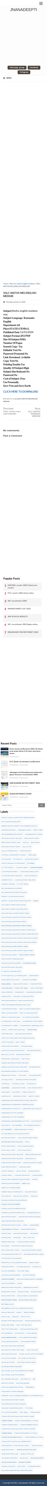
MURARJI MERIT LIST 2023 (19, 608)
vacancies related (8, 1462)
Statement (30, 1387)
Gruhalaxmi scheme (23, 1034)
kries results (30, 1159)
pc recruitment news (26, 1242)
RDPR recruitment (31, 1287)
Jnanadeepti (23, 9)
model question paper (10, 1204)
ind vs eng (26, 1059)
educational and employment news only (18, 930)
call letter (26, 847)
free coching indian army (29, 1009)
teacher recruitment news (12, 1400)
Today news (35, 1412)
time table (23, 1412)
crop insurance (30, 876)
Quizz (19, 1283)
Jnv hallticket (7, 1080)
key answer (17, 1125)
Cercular (32, 855)
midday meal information (12, 1192)
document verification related (14, 909)
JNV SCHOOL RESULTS (18, 616)
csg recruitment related (25, 880)
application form (31, 838)
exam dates (34, 976)
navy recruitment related (29, 1217)
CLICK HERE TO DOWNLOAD (20, 391)
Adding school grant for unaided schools (19, 826)
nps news (34, 1233)
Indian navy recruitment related (15, 1063)
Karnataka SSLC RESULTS (32, 1109)
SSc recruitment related (11, 1367)
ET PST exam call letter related (14, 976)
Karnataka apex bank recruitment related (19, 1100)
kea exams (5, 1125)
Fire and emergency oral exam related (17, 1000)
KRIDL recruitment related (12, 1154)
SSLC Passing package (10, 1379)
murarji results (33, 1213)
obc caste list (29, 1238)
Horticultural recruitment (13, 1050)
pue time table (23, 1271)
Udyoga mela (37, 1446)
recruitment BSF (8, 1296)
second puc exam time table (13, 1350)
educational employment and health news (19, 938)
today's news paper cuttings (26, 1421)
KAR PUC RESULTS (28, 1092)
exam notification (20, 984)
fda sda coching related (23, 996)
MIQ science (6, 1196)
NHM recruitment (20, 1233)
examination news (34, 992)
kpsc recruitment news (27, 1138)
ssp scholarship (22, 1383)
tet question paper (9, 1412)
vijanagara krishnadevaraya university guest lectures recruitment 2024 (26, 773)
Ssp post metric (7, 1383)
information (34, 1067)
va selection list (27, 1454)
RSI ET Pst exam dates (9, 1329)
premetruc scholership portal (14, 1263)
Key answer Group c (32, 1125)
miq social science (21, 1196)
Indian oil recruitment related (14, 1067)
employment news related (12, 959)
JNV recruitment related (26, 1080)
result (19, 1312)
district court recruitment (12, 896)
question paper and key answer (29, 1279)
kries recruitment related (12, 1159)
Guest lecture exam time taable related (17, 1038)
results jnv (25, 1317)
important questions (10, 1059)
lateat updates (7, 1171)
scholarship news (8, 1337)
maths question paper (10, 1183)
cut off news (22, 884)
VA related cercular (9, 1454)
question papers (8, 1283)
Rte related (19, 1333)
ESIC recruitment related (11, 967)
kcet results (36, 1121)
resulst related (7, 1312)
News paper (34, 1225)
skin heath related (9, 1354)
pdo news (5, 1246)
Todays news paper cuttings (25, 1433)
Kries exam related (33, 1154)
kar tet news (34, 1096)
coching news (22, 867)
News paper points (28, 1229)
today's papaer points (29, 1425)
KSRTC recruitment (9, 1167)
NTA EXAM (17, 1238)
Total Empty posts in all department (16, 1441)
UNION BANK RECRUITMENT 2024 (25, 783)
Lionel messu (6, 1175)
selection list (32, 1350)
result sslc (5, 1317)
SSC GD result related (27, 1358)
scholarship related (9, 1342)
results (16, 1317)
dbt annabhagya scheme (11, 888)
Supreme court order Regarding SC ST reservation (22, 1396)
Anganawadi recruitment (12, 834)
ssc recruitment (8, 1362)
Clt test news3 (7, 867)
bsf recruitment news (10, 847)
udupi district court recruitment (15, 1446)
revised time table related (12, 1321)
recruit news (23, 1292)
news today (6, 1233)
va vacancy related (9, 1458)
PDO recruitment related (22, 1246)
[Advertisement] (23, 38)
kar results (6, 1096)
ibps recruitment (23, 1055)
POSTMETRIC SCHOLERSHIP (11, 1258)
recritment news (8, 1292)
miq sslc (34, 1196)
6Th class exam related (10, 822)
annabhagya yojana (33, 834)
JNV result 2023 (18, 1084)
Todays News (6, 1433)
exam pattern (36, 984)
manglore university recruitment (15, 1179)
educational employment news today (17, 951)
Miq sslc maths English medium (22, 283)
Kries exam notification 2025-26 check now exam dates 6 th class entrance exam (26, 751)
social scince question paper (31, 1354)
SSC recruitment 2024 (17, 601)
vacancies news (36, 1458)
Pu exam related (23, 1267)
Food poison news (9, 1009)
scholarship (32, 1333)
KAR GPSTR (16, 1092)
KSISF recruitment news (11, 1163)
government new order (32, 1021)
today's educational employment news (17, 1416)
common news (36, 867)
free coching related (28, 1013)
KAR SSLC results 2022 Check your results (22, 586)
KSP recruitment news (32, 1163)
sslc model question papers (12, 1375)
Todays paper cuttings (34, 1437)
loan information (22, 1175)
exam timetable (36, 988)
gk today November (30, 1017)
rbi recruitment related (11, 1287)
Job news (5, 1088)
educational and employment (14, 922)
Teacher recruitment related (13, 1404)
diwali (35, 901)
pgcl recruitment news (31, 1250)
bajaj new (35, 842)
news (25, 1225)
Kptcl (27, 1142)
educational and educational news (16, 917)
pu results (36, 1267)
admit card (37, 830)
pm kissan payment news (34, 1254)
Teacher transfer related (12, 1408)
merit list (26, 1183)
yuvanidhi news (33, 1466)
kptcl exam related (26, 1146)
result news (29, 1312)
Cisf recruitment (32, 859)
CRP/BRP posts (7, 880)
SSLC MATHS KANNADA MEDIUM (34, 413)
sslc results (26, 1379)
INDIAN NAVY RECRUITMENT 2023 (23, 632)
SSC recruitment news (26, 1362)
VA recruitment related (26, 1450)
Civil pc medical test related (13, 863)
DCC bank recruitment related (14, 892)
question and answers (10, 1275)
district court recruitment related (16, 901)
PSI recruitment (7, 1267)
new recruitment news (11, 1225)
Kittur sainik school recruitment (15, 1134)
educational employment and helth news (18, 942)
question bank (29, 1275)
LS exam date (37, 1175)
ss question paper (8, 1358)
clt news (30, 863)
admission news (24, 830)
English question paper (11, 963)
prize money (34, 1263)
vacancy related (8, 1466)
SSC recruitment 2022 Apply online (23, 624)
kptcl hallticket (24, 1150)
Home (5, 283)
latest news (21, 1171)
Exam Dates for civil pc (10, 980)
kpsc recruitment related (12, 1142)
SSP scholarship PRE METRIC (12, 1387)
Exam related (7, 988)
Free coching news (9, 1013)
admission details (8, 830)
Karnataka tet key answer (12, 1113)
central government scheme (13, 855)
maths (34, 1179)
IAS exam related (34, 1050)
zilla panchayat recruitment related (16, 1470)
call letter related (9, 851)
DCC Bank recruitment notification (25, 761)
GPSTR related (7, 1034)
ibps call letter (7, 1055)
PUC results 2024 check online (21, 593)
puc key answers (8, 1271)
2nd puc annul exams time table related (17, 818)
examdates (19, 992)
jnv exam (22, 1075)
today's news (6, 1421)
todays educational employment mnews (18, 1429)
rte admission (7, 1333)
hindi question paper (10, 1046)
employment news (26, 955)
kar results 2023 (19, 1096)
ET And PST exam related (11, 971)
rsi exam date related (29, 1329)
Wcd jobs (21, 1466)
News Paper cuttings (10, 1229)
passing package (8, 1242)
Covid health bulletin (29, 872)
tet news (29, 1408)
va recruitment (7, 1450)
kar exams (5, 1092)
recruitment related (27, 1300)
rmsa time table (7, 1325)
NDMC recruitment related (12, 1221)
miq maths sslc (31, 1192)
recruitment (36, 1292)
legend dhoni (33, 1171)
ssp (34, 1379)
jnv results (31, 1084)
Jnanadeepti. (23, 1483)
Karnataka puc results (10, 1109)
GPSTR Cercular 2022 (16, 1030)
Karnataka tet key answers (12, 1117)
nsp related (6, 1238)
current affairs (8, 884)
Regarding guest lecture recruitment (17, 1308)
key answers (6, 1129)
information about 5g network (14, 1071)
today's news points (9, 1425)
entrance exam (29, 963)
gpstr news (32, 1030)
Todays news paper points (11, 1437)
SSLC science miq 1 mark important (12, 412)
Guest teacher (7, 1042)
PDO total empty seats (10, 1250)
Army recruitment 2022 (11, 842)
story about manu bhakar (12, 1391)
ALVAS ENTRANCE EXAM (20, 794)
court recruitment (9, 872)
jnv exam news (34, 1075)
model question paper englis (13, 1208)
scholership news (28, 1342)
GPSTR (3, 1030)
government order (9, 1026)
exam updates (7, 992)
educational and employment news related (19, 934)
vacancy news (25, 1462)
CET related (6, 859)
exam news (6, 984)
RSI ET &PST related (24, 1325)
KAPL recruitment (35, 1088)
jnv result (5, 1084)
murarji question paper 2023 (13, 1213)
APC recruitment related (11, 838)
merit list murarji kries (10, 1188)
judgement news (18, 1088)
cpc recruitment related (11, 876)
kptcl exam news (8, 1146)
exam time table (21, 988)
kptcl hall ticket (8, 1150)
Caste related (25, 851)
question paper (7, 1279)
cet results (17, 859)
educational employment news (14, 946)
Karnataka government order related (17, 1104)
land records (24, 1167)
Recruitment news (9, 1300)
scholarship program (28, 1337)
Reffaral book (7, 1304)
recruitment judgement (27, 1296)
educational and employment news (16, 926)
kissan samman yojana (23, 1129)
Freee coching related (10, 1017)
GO (41, 805)
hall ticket (20, 1042)
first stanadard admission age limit (16, 1005)
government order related (31, 1026)
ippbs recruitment (8, 1075)
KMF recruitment (8, 1138)
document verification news (13, 905)
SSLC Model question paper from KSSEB (17, 1371)
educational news (9, 955)
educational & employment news (15, 913)
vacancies (24, 1458)
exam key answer (29, 980)
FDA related (6, 996)
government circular (10, 1021)
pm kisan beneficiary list (11, 1254)
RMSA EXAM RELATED (33, 1321)
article (26, 842)
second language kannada (12, 1346)
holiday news (26, 1046)
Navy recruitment (8, 1217)
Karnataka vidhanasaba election (15, 1121)
